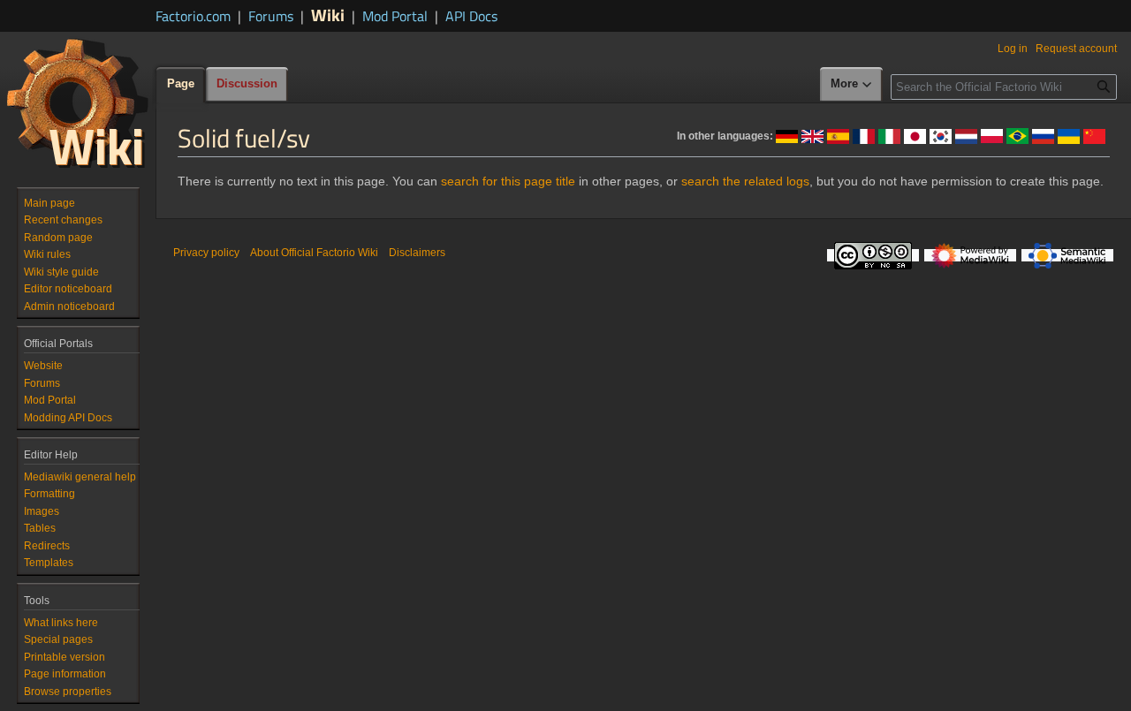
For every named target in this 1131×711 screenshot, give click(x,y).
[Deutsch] (787, 135)
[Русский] (1043, 135)
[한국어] (941, 135)
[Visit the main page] (77, 102)
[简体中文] (1094, 135)
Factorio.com (193, 15)
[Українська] (1069, 135)
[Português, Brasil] (1017, 135)
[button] (852, 84)
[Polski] (992, 135)
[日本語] (915, 135)
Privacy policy (206, 252)
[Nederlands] (966, 135)
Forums (270, 15)
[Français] (864, 135)
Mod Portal (395, 15)
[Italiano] (889, 135)
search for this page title (508, 181)
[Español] (838, 135)
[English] (812, 135)
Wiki (328, 14)
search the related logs (745, 181)
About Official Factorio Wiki (314, 252)
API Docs (471, 15)
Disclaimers (417, 252)
